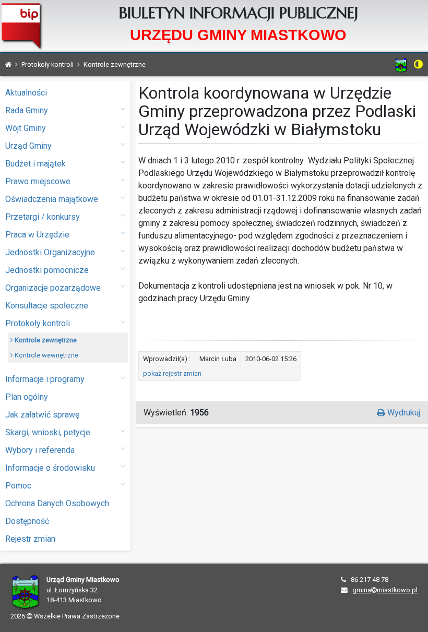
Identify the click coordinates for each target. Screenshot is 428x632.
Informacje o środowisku (50, 468)
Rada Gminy (26, 110)
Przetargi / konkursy (42, 217)
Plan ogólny (26, 397)
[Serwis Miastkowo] (401, 65)
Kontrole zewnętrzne (45, 340)
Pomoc (18, 486)
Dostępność (27, 521)
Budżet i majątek (35, 164)
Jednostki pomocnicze (47, 270)
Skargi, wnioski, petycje (47, 432)
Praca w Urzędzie (37, 235)
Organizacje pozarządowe (53, 288)
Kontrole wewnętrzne (45, 355)
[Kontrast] (418, 64)
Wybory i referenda (40, 450)
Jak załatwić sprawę (42, 415)
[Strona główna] (8, 64)
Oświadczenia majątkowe (51, 199)
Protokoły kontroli (37, 323)
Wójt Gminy (25, 128)
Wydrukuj (402, 413)
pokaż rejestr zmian (172, 373)
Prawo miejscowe (37, 181)
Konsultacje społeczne (46, 306)
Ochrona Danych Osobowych (57, 503)
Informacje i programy (45, 379)
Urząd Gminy (28, 146)
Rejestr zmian (30, 539)
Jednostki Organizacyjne (50, 252)
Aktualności (26, 93)
